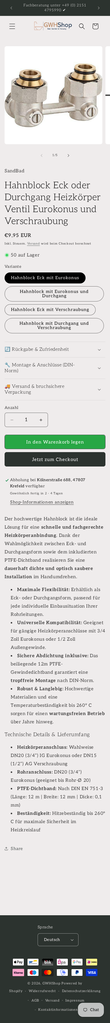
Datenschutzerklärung (81, 991)
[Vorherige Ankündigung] (11, 8)
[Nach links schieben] (41, 155)
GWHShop (51, 983)
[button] (12, 26)
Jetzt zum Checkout (55, 459)
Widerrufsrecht (42, 991)
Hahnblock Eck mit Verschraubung (50, 309)
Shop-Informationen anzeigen (42, 502)
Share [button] (17, 848)
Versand (33, 243)
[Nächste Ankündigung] (98, 8)
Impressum (74, 1000)
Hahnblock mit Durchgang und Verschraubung (54, 325)
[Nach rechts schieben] (68, 155)
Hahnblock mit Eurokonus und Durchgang (54, 293)
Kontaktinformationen (58, 1010)
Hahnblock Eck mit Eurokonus (45, 277)
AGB (35, 1000)
